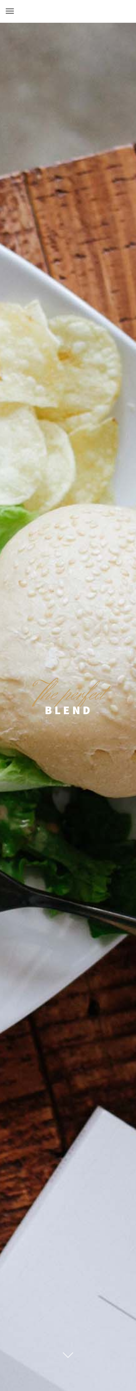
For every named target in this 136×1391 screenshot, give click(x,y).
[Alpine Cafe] (68, 11)
